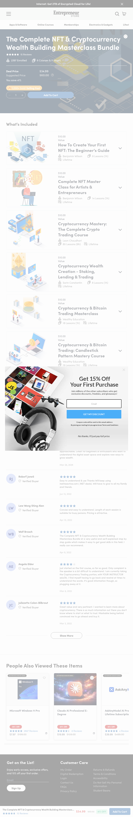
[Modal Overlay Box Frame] (66, 408)
